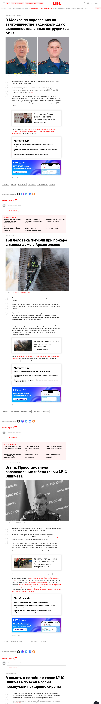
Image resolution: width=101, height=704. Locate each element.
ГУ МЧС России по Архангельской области (20, 292)
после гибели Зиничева (36, 589)
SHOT (35, 75)
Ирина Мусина (16, 404)
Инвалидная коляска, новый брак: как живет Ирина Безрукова (54, 678)
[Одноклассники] (33, 194)
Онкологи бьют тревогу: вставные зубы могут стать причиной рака (33, 455)
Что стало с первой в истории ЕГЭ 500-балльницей (55, 227)
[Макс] (22, 194)
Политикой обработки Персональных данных (40, 8)
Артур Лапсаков (16, 635)
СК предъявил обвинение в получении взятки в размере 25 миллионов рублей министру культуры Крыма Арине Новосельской (35, 131)
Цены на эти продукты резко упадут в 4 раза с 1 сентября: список (12, 448)
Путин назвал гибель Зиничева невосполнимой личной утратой (40, 585)
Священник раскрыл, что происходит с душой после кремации (12, 228)
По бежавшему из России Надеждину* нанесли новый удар (33, 221)
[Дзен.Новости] (18, 194)
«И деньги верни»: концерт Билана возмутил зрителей (54, 447)
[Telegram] (26, 194)
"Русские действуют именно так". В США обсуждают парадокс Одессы (12, 221)
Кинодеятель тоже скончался (37, 582)
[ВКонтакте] (29, 194)
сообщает (56, 537)
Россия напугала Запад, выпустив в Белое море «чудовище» (32, 448)
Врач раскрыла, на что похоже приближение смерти (55, 220)
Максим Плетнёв (17, 177)
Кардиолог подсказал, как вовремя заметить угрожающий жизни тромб (33, 228)
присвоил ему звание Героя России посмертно (28, 587)
